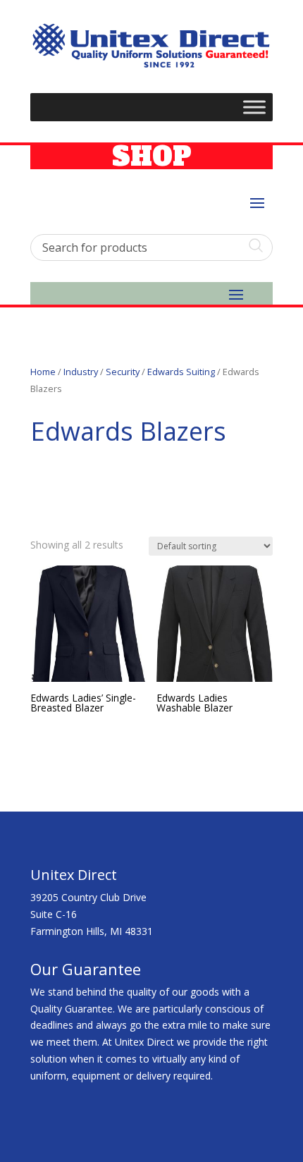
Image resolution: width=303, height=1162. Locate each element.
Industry (80, 371)
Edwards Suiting (181, 371)
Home (43, 371)
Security (123, 371)
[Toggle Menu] (254, 107)
